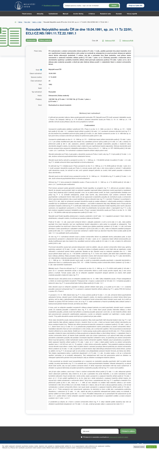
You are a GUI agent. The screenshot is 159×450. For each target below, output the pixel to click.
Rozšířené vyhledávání (52, 5)
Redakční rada (105, 14)
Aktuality (40, 14)
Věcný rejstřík (132, 14)
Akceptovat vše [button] (151, 447)
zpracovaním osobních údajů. (118, 437)
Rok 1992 (27, 22)
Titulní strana (27, 14)
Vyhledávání (53, 14)
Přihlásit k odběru (128, 431)
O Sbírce (92, 14)
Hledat (114, 5)
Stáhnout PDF (110, 41)
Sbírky (20, 22)
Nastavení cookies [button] (139, 447)
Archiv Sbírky (78, 14)
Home (15, 22)
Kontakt (119, 14)
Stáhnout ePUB (127, 41)
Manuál (65, 14)
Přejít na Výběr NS (135, 5)
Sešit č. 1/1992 (36, 22)
